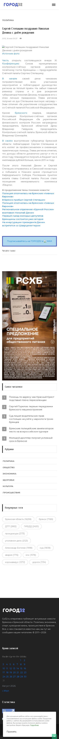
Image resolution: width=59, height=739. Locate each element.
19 (11, 672)
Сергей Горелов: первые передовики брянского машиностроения (31, 408)
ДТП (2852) (10, 526)
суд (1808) (45, 548)
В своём (7, 140)
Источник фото (10, 53)
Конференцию (10, 63)
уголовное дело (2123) (16, 540)
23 (25, 672)
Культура (8, 486)
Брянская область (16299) (18, 519)
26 (11, 676)
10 (4, 668)
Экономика (9, 474)
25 (7, 676)
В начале (9, 78)
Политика (8, 20)
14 (18, 668)
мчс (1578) (31, 555)
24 (4, 676)
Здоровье (8, 480)
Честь (5, 60)
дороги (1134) (39, 562)
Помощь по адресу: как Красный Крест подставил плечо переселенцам (31, 398)
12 (11, 668)
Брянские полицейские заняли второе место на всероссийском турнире (31, 430)
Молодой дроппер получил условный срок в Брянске (30, 439)
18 (7, 672)
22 (21, 672)
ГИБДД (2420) (31, 526)
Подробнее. (34, 725)
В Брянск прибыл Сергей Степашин (23, 199)
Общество (9, 467)
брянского (21, 113)
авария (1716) (11, 555)
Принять (11, 731)
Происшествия (11, 492)
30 (25, 676)
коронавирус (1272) (15, 562)
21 (18, 672)
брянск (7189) (46, 519)
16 (25, 668)
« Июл (5, 690)
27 (14, 676)
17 (4, 672)
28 (18, 676)
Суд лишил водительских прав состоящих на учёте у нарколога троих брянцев (31, 418)
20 (14, 672)
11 (7, 668)
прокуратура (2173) (15, 533)
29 (21, 676)
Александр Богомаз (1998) (18, 548)
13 (14, 668)
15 (21, 668)
